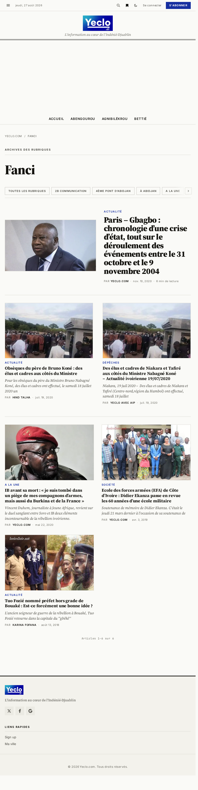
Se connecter (152, 5)
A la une (173, 191)
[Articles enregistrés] (127, 5)
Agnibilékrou (114, 119)
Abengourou (83, 119)
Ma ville (10, 744)
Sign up (10, 737)
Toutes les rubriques (27, 191)
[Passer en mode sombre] (135, 5)
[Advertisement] (99, 76)
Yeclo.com (13, 136)
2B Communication (71, 191)
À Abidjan (148, 191)
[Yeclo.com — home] (98, 23)
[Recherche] (118, 5)
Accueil (56, 119)
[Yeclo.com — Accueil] (14, 690)
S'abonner (178, 5)
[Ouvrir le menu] (8, 5)
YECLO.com (120, 281)
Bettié (140, 119)
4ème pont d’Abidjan (113, 191)
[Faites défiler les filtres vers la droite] (188, 191)
